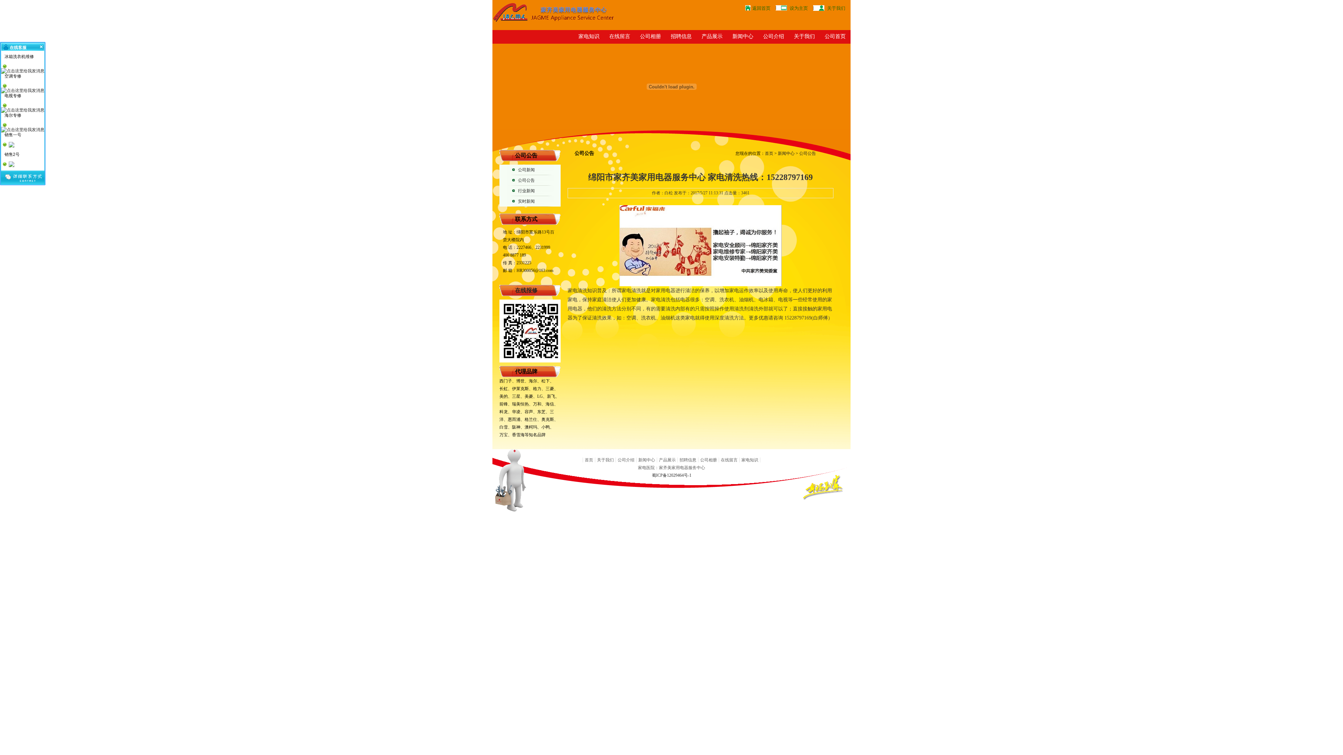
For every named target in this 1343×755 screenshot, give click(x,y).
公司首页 (835, 36)
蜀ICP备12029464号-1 (671, 475)
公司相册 (650, 36)
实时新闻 (526, 201)
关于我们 (836, 8)
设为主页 (799, 8)
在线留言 (619, 36)
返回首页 (761, 8)
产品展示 (712, 36)
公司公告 (526, 180)
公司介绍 (773, 36)
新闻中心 (742, 36)
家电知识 (588, 36)
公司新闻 (526, 169)
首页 (769, 153)
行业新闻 (526, 190)
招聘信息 (681, 36)
